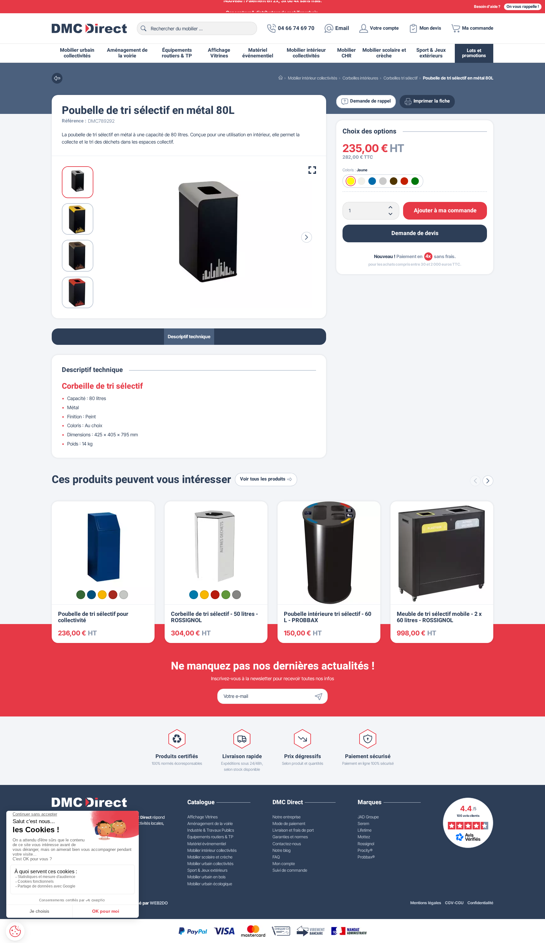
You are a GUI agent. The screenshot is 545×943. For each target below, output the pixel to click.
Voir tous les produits (262, 479)
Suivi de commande (289, 870)
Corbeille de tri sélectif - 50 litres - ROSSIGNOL (214, 617)
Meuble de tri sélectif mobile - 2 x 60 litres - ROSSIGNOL (439, 617)
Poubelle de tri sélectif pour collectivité (93, 617)
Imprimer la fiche (431, 101)
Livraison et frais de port (293, 830)
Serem (363, 823)
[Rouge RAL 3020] (215, 594)
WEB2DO (159, 902)
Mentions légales (425, 902)
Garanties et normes (290, 836)
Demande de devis (414, 233)
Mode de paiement (288, 823)
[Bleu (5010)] (91, 594)
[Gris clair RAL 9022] (236, 594)
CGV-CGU (454, 902)
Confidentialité (480, 902)
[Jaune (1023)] (102, 594)
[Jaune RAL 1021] (204, 594)
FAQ (276, 856)
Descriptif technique (189, 336)
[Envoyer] (320, 696)
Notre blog (281, 850)
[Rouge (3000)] (112, 594)
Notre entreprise (286, 816)
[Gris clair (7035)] (123, 594)
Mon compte (283, 863)
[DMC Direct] (89, 28)
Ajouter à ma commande (445, 210)
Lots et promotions (474, 53)
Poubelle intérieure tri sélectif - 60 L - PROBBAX (327, 617)
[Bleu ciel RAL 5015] (193, 594)
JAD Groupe (368, 816)
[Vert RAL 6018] (225, 594)
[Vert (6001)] (80, 594)
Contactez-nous (286, 843)
